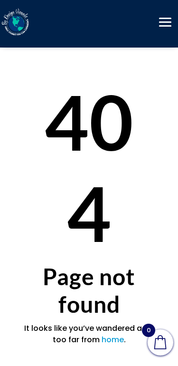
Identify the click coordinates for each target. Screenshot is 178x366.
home (113, 339)
